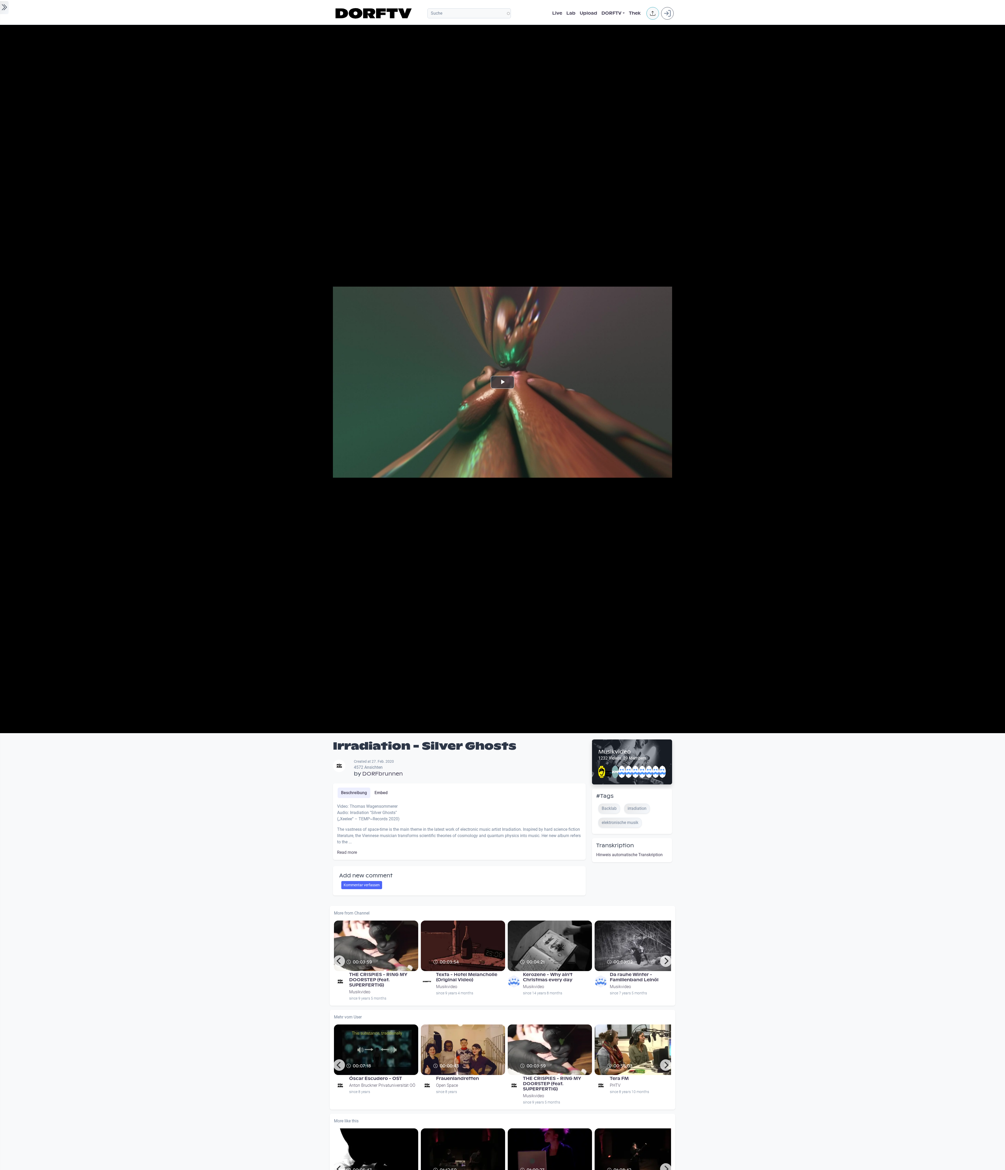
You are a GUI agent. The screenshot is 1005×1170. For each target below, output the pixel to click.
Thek (635, 13)
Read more (347, 852)
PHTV (615, 1085)
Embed (381, 792)
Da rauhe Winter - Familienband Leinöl (634, 977)
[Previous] (339, 961)
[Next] (666, 961)
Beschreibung (354, 792)
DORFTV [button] (611, 13)
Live (557, 13)
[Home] (374, 13)
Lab (571, 13)
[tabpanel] (459, 829)
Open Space (447, 1085)
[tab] (354, 793)
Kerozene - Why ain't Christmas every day (547, 977)
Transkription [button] (615, 845)
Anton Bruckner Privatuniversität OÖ (382, 1085)
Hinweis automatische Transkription (629, 854)
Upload (588, 13)
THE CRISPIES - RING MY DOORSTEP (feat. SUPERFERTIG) (378, 980)
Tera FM (619, 1078)
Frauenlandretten (457, 1078)
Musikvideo (614, 751)
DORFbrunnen (382, 773)
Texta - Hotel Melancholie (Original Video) (466, 977)
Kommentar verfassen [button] (362, 885)
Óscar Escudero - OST (375, 1078)
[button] (652, 13)
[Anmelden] (667, 13)
